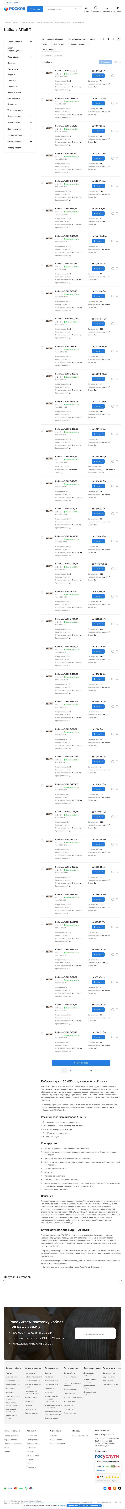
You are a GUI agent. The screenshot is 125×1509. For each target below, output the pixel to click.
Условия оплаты (56, 1440)
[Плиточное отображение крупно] (103, 39)
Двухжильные (109, 1377)
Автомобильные (51, 1385)
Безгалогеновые (71, 1389)
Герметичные (69, 1393)
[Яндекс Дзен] (119, 1488)
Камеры (30, 1451)
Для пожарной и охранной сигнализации (51, 1398)
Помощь (76, 1431)
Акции (6, 1447)
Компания (31, 1431)
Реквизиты (31, 1467)
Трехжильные (109, 1381)
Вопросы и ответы (80, 1436)
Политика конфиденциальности (81, 1502)
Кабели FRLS (69, 1405)
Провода (7, 1451)
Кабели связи (31, 1397)
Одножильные (109, 1373)
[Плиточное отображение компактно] (108, 39)
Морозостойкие (70, 1377)
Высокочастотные (32, 1381)
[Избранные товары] (107, 9)
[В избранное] (120, 62)
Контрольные (30, 1373)
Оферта (118, 1502)
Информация (55, 1431)
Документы (31, 1447)
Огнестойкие (10, 1389)
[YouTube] (109, 1488)
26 (91, 1070)
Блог (29, 1463)
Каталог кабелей (12, 1431)
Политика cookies (104, 1502)
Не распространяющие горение (72, 1383)
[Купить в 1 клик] (108, 75)
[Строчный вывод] (113, 39)
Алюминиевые (11, 1377)
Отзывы (30, 1459)
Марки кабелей (10, 1440)
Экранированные (12, 1385)
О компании (32, 1436)
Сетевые (28, 1405)
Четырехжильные (110, 1385)
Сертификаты (32, 1440)
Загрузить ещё (81, 1063)
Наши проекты (33, 1455)
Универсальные (51, 1381)
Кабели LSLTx (70, 1409)
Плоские (9, 1392)
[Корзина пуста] (117, 9)
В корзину (98, 76)
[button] (31, 41)
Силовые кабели (13, 1368)
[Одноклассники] (114, 1488)
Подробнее (61, 1505)
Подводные (49, 1392)
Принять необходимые (91, 1506)
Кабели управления (33, 1377)
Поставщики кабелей (13, 1444)
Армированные (70, 1413)
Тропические (69, 1401)
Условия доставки (57, 1444)
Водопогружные (51, 1418)
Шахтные (48, 1373)
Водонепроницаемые (73, 1397)
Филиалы (53, 1436)
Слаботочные (30, 1409)
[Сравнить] (115, 62)
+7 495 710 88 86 (102, 1431)
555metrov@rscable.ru (104, 1434)
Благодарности (33, 1444)
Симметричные (31, 1413)
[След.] (98, 1070)
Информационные (33, 1368)
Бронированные (12, 1381)
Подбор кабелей (11, 1436)
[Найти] (76, 9)
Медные (8, 1373)
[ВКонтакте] (105, 1488)
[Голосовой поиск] (71, 9)
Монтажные (50, 1377)
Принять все (73, 1506)
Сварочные (49, 1389)
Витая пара (30, 1401)
